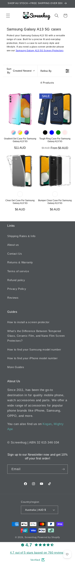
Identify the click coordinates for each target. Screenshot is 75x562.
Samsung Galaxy (25, 50)
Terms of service (18, 271)
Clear (20, 194)
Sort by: (19, 70)
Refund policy (16, 280)
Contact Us (14, 253)
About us (13, 244)
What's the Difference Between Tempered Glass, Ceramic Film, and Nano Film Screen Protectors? (36, 335)
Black (45, 132)
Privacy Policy (16, 288)
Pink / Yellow (20, 132)
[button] (8, 15)
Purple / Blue (26, 132)
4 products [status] (47, 82)
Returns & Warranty (20, 262)
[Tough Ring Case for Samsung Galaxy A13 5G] (55, 109)
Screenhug (31, 537)
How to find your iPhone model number (32, 358)
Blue (51, 132)
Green (58, 132)
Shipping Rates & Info (21, 236)
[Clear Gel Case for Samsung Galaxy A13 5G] (20, 171)
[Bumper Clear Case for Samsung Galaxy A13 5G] (55, 171)
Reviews (13, 297)
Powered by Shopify (49, 537)
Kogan (47, 424)
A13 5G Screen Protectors (49, 50)
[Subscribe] (63, 469)
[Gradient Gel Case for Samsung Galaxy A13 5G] (20, 109)
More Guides (15, 367)
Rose (64, 132)
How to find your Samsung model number (34, 349)
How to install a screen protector (28, 322)
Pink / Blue (13, 132)
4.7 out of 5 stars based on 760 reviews (37, 552)
